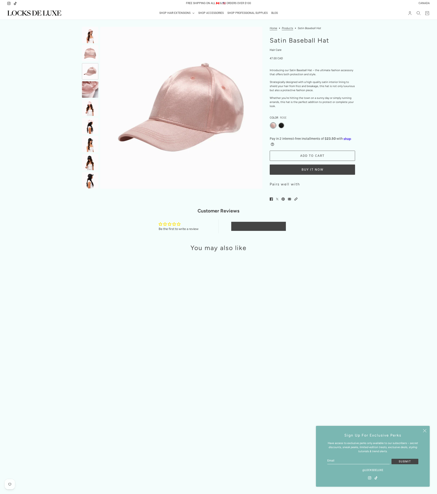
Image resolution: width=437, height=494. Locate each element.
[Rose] (273, 125)
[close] (424, 431)
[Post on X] (277, 199)
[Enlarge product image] (181, 108)
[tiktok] (15, 3)
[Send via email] (289, 199)
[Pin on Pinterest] (283, 199)
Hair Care (275, 50)
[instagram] (8, 3)
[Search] (418, 13)
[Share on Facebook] (271, 199)
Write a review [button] (258, 226)
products (287, 28)
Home (273, 28)
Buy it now (312, 169)
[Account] (409, 13)
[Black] (281, 125)
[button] (295, 199)
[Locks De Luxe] (34, 13)
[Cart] (427, 13)
